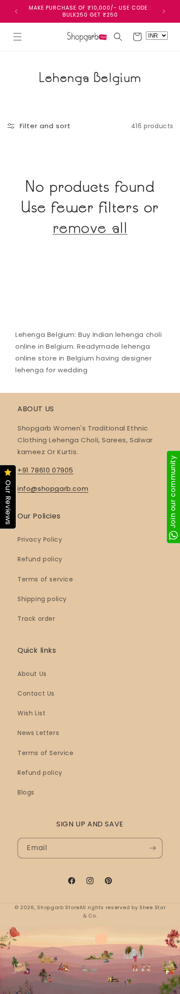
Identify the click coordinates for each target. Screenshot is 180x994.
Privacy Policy (39, 539)
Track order (36, 618)
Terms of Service (45, 753)
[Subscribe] (152, 848)
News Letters (38, 732)
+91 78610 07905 (45, 470)
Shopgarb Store (58, 907)
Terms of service (45, 579)
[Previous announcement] (16, 11)
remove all (90, 227)
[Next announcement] (163, 11)
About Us (32, 673)
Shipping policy (42, 599)
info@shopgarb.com (52, 488)
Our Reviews (8, 502)
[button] (17, 36)
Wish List (31, 713)
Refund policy (39, 559)
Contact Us (36, 693)
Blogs (26, 792)
